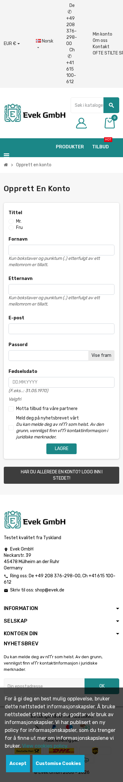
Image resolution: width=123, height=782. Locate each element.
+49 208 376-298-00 (57, 576)
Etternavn (20, 278)
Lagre (61, 448)
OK (102, 686)
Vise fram (101, 355)
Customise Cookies (58, 763)
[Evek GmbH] (34, 112)
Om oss (100, 40)
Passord (18, 344)
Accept (17, 763)
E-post (16, 318)
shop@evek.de (49, 590)
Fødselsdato (23, 371)
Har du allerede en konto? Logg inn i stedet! (61, 475)
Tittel (15, 212)
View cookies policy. (45, 746)
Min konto (102, 34)
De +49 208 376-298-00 (71, 24)
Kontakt (101, 46)
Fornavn (18, 239)
